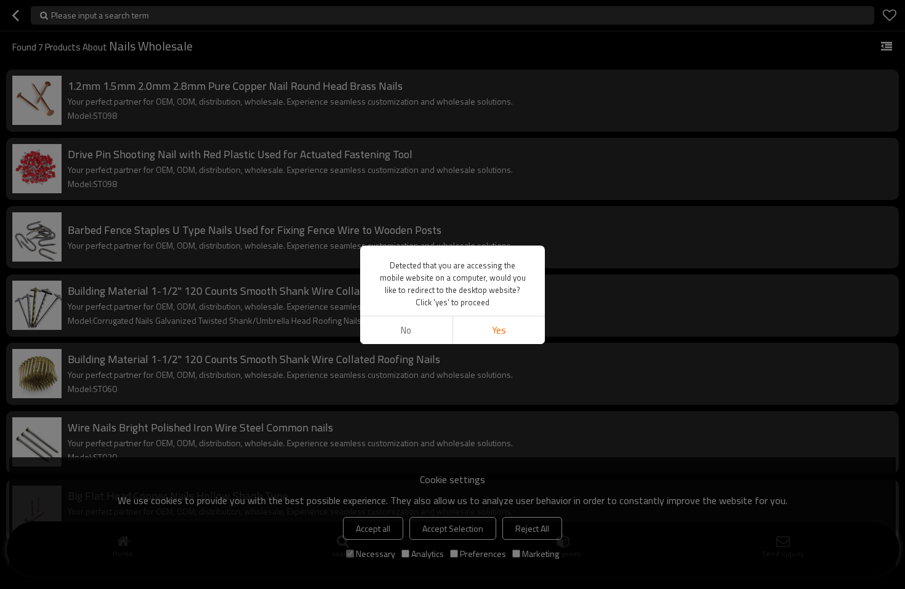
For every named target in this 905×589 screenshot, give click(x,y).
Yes (499, 330)
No (406, 330)
